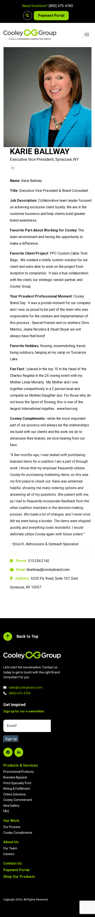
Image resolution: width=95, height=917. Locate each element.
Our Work (11, 821)
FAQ (6, 811)
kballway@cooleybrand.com (48, 570)
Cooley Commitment (17, 800)
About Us (11, 842)
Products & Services (20, 765)
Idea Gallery (11, 805)
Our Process (11, 827)
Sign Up (11, 739)
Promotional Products (18, 771)
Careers (8, 854)
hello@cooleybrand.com (25, 687)
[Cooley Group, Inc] (29, 34)
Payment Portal (51, 15)
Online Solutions (14, 794)
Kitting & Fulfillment (16, 788)
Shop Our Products (19, 876)
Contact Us (12, 863)
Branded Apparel (15, 777)
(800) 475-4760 (61, 6)
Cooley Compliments (17, 832)
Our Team (10, 848)
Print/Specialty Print (17, 783)
